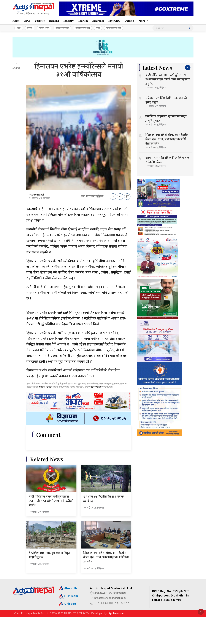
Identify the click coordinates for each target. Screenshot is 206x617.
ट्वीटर (49, 387)
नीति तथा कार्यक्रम (62, 28)
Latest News (157, 67)
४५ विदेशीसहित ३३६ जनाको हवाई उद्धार (103, 499)
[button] (201, 612)
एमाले (19, 28)
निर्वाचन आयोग (44, 28)
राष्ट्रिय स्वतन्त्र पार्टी (113, 28)
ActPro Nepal (36, 194)
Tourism (83, 20)
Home (16, 20)
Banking (54, 20)
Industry (68, 20)
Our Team (70, 596)
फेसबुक (41, 387)
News (27, 20)
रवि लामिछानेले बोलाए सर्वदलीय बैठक (167, 160)
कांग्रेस (29, 28)
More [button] (142, 20)
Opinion (129, 20)
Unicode (69, 604)
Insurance (98, 20)
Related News (46, 459)
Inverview (114, 20)
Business (40, 20)
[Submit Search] (190, 28)
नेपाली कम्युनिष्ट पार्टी (83, 28)
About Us (70, 589)
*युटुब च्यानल (95, 387)
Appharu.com (116, 613)
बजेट (98, 28)
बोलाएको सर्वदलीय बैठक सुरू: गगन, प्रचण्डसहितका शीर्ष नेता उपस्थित (106, 557)
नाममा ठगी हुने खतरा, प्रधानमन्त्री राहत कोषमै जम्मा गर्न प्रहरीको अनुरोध (51, 501)
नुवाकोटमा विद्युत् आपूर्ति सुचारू (49, 555)
